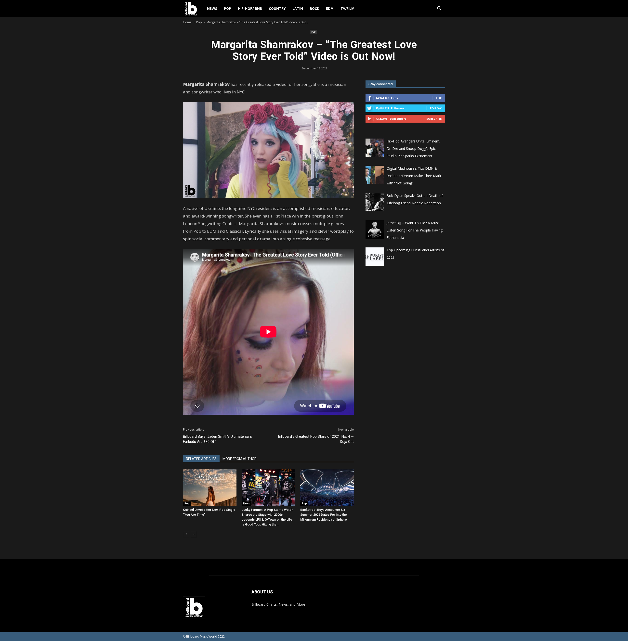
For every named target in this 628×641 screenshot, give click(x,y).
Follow (436, 108)
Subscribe (434, 118)
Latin (297, 8)
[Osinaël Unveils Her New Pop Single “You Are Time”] (209, 487)
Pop (227, 8)
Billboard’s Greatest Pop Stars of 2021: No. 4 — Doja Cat (316, 439)
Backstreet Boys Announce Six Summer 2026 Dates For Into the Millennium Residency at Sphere (323, 514)
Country (277, 8)
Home (187, 22)
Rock (314, 8)
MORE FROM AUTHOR (239, 459)
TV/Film (347, 8)
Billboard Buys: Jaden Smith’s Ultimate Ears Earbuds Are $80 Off (217, 439)
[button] (439, 9)
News (212, 8)
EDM (330, 8)
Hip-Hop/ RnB (250, 8)
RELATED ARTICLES (201, 459)
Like (439, 98)
